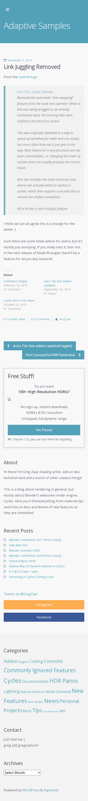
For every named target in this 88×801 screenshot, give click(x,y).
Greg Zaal (65, 319)
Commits (12, 319)
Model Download (58, 691)
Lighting (12, 691)
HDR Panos (64, 680)
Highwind (50, 790)
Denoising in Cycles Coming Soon (31, 577)
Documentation (35, 681)
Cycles (12, 680)
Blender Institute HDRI (24, 550)
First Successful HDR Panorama (51, 355)
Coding (36, 661)
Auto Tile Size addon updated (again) (42, 346)
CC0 (26, 439)
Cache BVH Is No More (19, 300)
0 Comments (42, 319)
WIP (62, 711)
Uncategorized (51, 711)
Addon (11, 661)
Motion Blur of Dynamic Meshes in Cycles (37, 566)
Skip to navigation (7, 10)
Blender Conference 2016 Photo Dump (35, 556)
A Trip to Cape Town (23, 571)
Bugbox (24, 662)
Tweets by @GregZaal (20, 594)
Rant (27, 710)
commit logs (27, 77)
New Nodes (35, 702)
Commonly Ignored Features (40, 670)
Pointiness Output (15, 281)
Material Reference (33, 692)
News (22, 319)
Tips (37, 710)
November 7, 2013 (20, 60)
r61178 (23, 92)
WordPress (31, 790)
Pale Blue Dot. (18, 545)
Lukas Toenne (42, 92)
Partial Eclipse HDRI (22, 561)
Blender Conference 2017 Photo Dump (35, 540)
